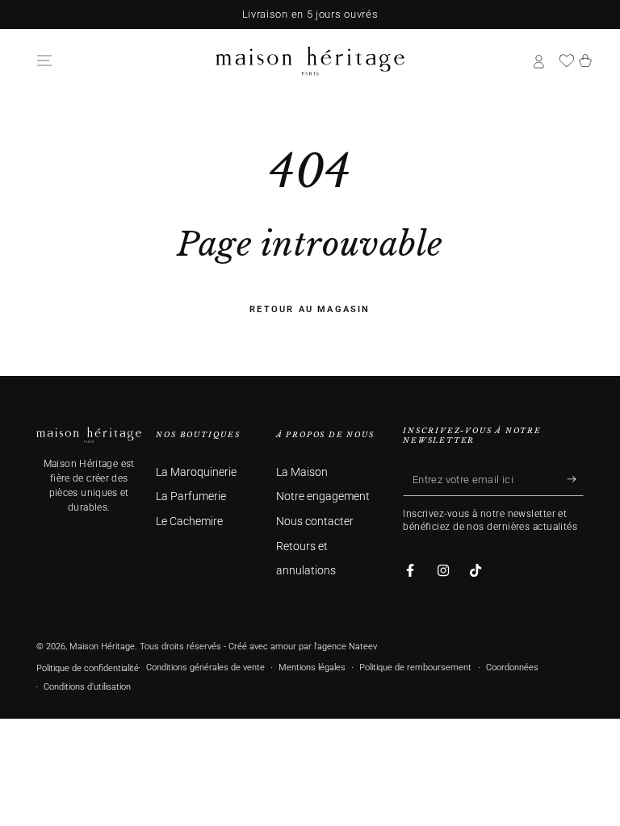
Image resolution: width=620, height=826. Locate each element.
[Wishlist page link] (566, 60)
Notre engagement (323, 496)
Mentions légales (312, 667)
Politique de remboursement (415, 667)
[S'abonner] (575, 480)
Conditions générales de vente (205, 667)
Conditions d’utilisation (87, 687)
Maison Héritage (102, 646)
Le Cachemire (189, 521)
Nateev (363, 646)
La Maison (302, 472)
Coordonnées (512, 667)
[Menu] (44, 60)
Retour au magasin (309, 309)
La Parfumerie (191, 496)
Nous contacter (315, 521)
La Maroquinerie (196, 472)
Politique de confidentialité (87, 668)
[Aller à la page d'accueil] (310, 61)
